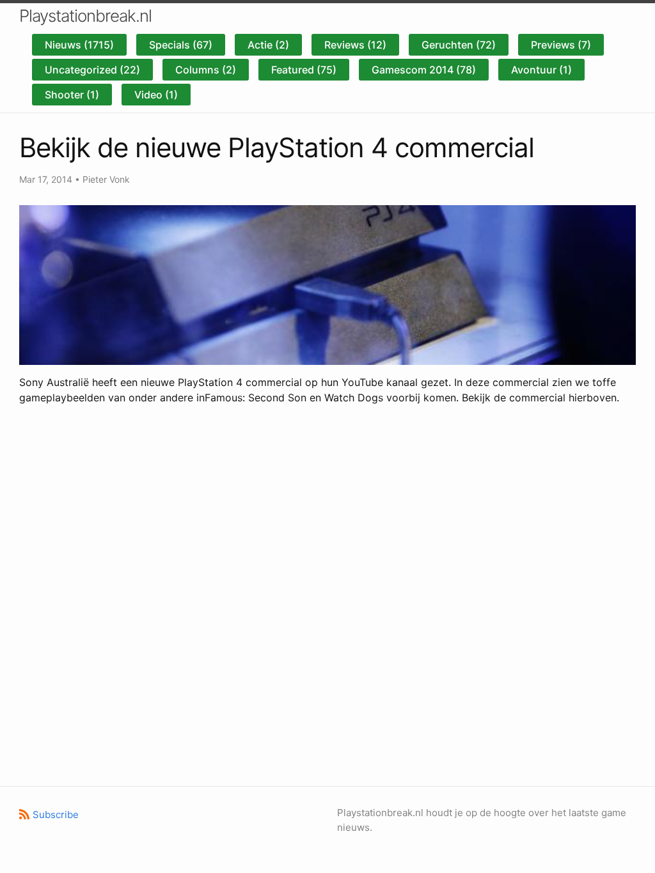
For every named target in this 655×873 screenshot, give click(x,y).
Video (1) (156, 94)
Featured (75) (303, 69)
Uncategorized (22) (92, 69)
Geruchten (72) (459, 44)
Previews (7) (561, 44)
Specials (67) (180, 44)
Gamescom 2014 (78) (424, 69)
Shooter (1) (72, 94)
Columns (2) (205, 69)
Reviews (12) (355, 44)
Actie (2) (268, 44)
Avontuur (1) (541, 69)
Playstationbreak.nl (85, 16)
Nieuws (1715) (79, 44)
